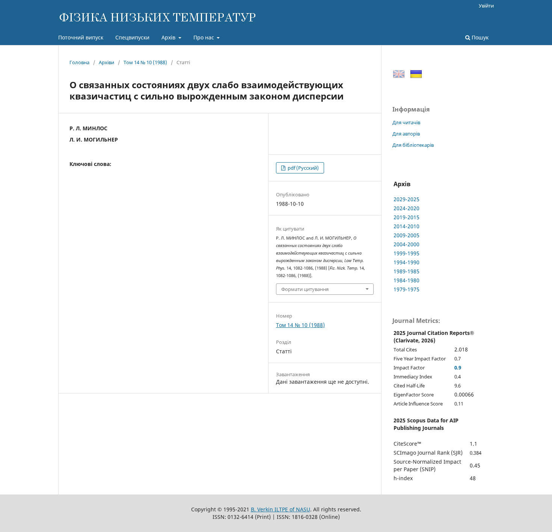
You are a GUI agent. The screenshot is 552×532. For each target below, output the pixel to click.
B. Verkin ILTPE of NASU (280, 509)
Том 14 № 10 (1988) (145, 62)
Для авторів (406, 133)
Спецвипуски (132, 37)
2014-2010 (406, 226)
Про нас (204, 37)
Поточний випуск (80, 37)
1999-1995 (406, 253)
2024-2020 (406, 208)
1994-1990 (406, 262)
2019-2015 (406, 217)
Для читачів (406, 122)
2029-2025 (406, 199)
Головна (79, 62)
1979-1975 (406, 289)
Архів (169, 37)
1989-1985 (406, 271)
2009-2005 (406, 235)
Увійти (486, 5)
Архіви (106, 62)
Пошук (479, 37)
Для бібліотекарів (413, 145)
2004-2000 (406, 244)
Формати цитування (305, 289)
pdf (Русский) (303, 167)
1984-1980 (406, 280)
